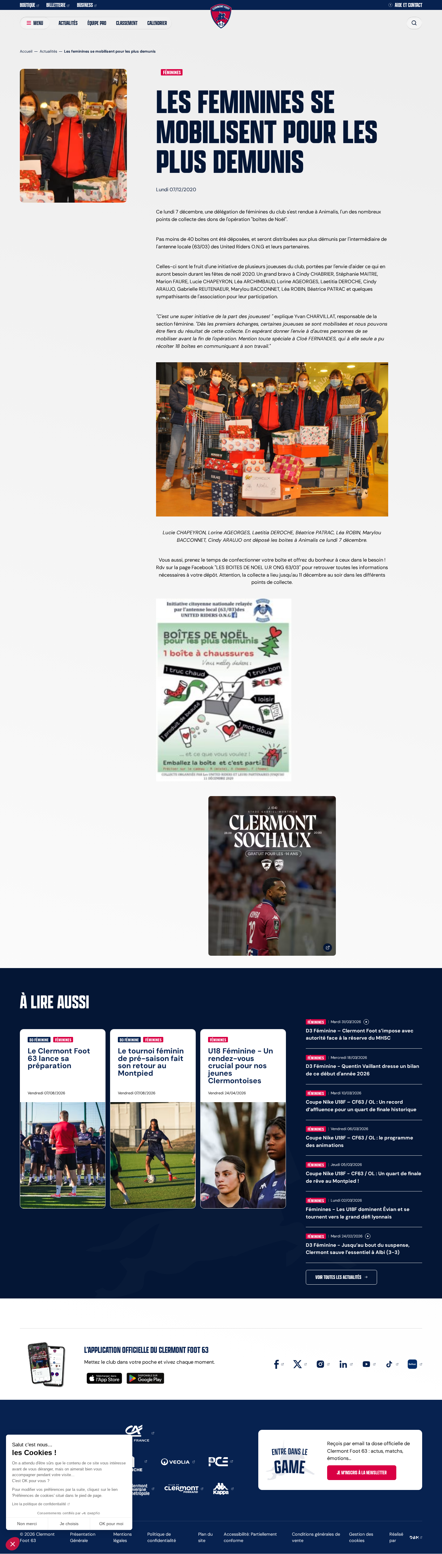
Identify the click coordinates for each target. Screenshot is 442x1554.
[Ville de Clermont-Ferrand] (183, 1488)
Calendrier (157, 22)
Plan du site (205, 1537)
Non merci (27, 1523)
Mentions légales (122, 1537)
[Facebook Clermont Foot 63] (279, 1364)
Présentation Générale (82, 1537)
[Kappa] (223, 1488)
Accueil (26, 51)
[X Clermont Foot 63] (300, 1364)
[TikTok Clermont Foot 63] (391, 1364)
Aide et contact (408, 5)
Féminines (172, 72)
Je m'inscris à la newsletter (362, 1472)
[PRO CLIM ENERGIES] (221, 1461)
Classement (126, 22)
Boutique (27, 4)
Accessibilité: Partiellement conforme (250, 1537)
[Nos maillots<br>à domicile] (272, 876)
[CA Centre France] (136, 1433)
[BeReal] (415, 1364)
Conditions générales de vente (316, 1537)
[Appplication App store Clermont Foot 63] (104, 1378)
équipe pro (96, 22)
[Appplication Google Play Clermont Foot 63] (145, 1378)
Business (85, 4)
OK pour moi (111, 1523)
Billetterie (56, 4)
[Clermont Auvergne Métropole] (140, 1488)
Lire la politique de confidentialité (39, 1504)
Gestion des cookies (361, 1537)
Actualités (68, 22)
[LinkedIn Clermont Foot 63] (345, 1364)
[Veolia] (178, 1461)
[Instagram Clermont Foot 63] (323, 1364)
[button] (12, 1544)
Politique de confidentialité (161, 1537)
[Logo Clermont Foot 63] (220, 16)
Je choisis (69, 1523)
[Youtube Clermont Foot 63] (369, 1364)
